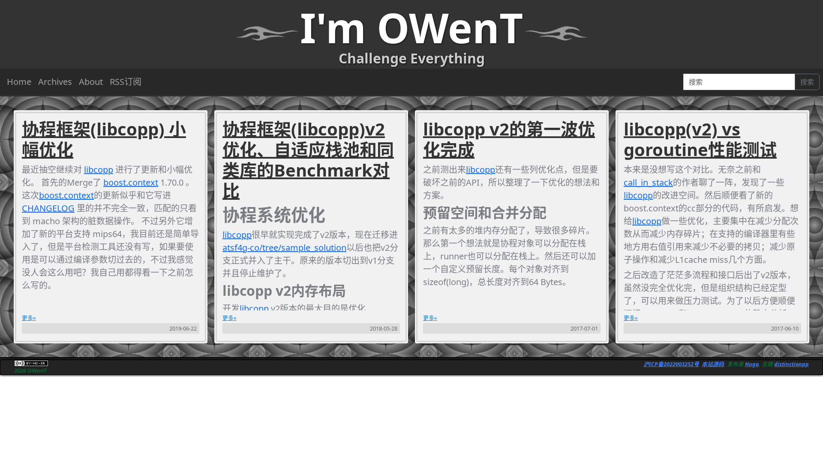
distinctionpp (791, 364)
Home (19, 81)
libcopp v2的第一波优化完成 (509, 139)
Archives (55, 81)
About (91, 81)
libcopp (98, 169)
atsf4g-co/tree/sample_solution (284, 247)
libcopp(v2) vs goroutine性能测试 (700, 139)
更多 (27, 318)
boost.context (130, 182)
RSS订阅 (125, 81)
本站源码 (713, 364)
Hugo (752, 364)
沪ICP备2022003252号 (671, 364)
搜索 (807, 82)
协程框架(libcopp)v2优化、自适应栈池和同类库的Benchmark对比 (308, 160)
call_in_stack (648, 182)
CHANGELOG (48, 208)
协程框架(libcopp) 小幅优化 (104, 139)
